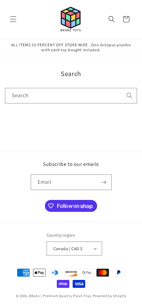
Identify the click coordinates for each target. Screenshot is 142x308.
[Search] (129, 95)
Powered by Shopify (109, 295)
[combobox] (71, 95)
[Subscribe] (104, 182)
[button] (13, 19)
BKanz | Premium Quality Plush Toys (60, 295)
